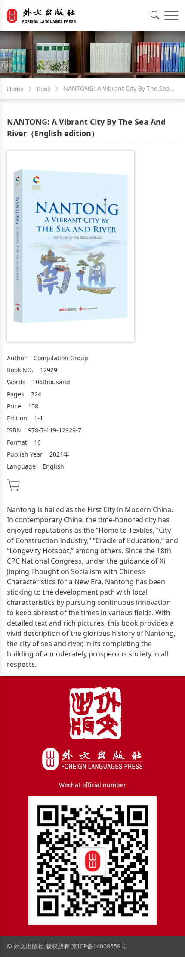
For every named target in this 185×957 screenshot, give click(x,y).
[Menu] (171, 15)
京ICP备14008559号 (98, 946)
